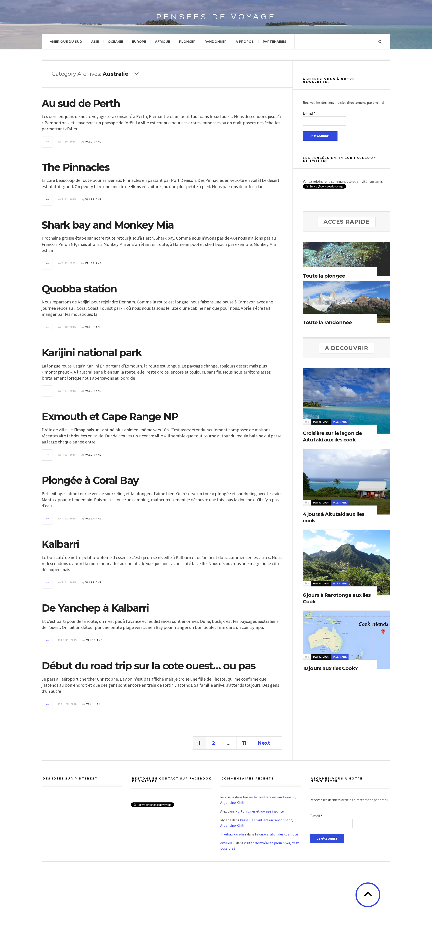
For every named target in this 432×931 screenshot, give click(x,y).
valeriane (93, 141)
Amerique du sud (66, 42)
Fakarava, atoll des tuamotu (276, 834)
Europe (139, 42)
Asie (95, 42)
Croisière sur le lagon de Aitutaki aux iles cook (332, 436)
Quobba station (79, 289)
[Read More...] (47, 141)
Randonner (216, 42)
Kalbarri (60, 544)
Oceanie (115, 42)
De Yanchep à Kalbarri (95, 608)
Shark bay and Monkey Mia (108, 225)
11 (244, 743)
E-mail (309, 113)
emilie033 (227, 843)
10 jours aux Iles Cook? (330, 668)
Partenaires (274, 42)
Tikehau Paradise (233, 834)
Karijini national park (92, 352)
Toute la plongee (324, 276)
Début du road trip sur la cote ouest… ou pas (148, 665)
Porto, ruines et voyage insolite (259, 811)
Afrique (162, 42)
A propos (245, 42)
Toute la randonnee (327, 322)
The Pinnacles (75, 167)
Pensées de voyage (216, 17)
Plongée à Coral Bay (90, 480)
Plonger (187, 42)
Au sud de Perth (81, 103)
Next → (267, 743)
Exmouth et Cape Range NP (110, 416)
